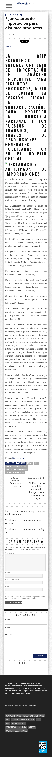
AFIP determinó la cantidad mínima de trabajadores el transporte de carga (37, 491)
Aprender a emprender (15, 485)
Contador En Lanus (13, 716)
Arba (38, 719)
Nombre (8, 573)
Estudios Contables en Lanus (23, 719)
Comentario (10, 553)
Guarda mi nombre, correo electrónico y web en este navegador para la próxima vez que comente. (25, 598)
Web (7, 587)
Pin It (8, 46)
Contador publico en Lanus (16, 466)
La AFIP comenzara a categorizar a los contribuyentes (25, 513)
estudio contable (19, 723)
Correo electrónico (12, 580)
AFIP (36, 463)
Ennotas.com (18, 457)
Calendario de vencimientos (16, 731)
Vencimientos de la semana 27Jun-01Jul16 (23, 522)
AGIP (7, 723)
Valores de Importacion (15, 472)
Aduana (29, 463)
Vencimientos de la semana (16, 727)
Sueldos (32, 727)
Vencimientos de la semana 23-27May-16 (25, 531)
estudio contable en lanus (16, 469)
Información (14, 14)
